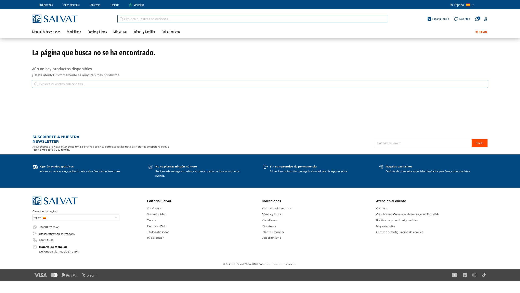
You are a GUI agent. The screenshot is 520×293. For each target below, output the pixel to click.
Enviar (479, 142)
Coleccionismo (271, 237)
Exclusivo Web (156, 226)
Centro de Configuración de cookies (399, 232)
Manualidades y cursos (277, 208)
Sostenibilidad (156, 214)
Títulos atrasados (71, 5)
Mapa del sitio (385, 226)
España (459, 5)
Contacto (114, 5)
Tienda (151, 220)
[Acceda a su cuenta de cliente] (486, 19)
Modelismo (269, 220)
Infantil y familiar (273, 232)
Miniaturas (269, 226)
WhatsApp (139, 5)
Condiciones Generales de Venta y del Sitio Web (407, 214)
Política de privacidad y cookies (397, 220)
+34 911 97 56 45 (49, 227)
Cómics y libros (271, 214)
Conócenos (95, 5)
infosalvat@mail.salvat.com (56, 233)
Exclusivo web (46, 5)
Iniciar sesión (155, 237)
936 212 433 (46, 240)
